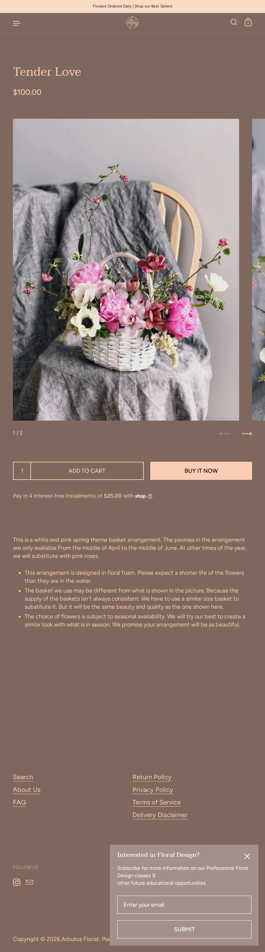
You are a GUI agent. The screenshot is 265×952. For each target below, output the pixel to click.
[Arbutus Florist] (132, 22)
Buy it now (201, 470)
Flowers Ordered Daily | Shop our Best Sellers (132, 6)
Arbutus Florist (80, 939)
